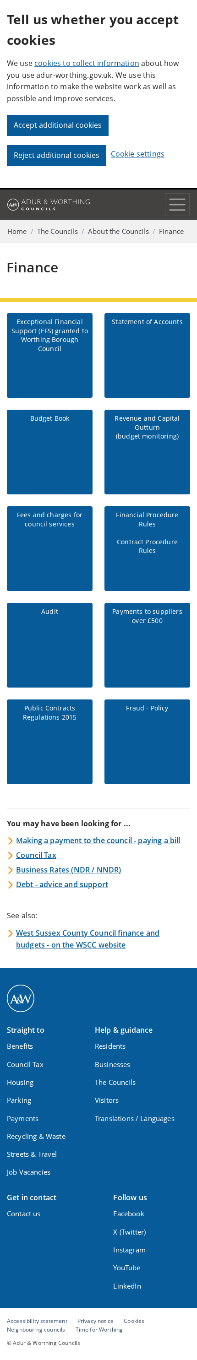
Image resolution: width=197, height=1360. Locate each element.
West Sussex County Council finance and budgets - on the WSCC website (87, 939)
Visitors (107, 1100)
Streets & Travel (32, 1154)
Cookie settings (137, 154)
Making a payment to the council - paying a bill (98, 840)
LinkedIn (127, 1285)
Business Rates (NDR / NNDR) (68, 870)
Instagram (129, 1249)
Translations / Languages (135, 1118)
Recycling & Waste (36, 1136)
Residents (110, 1046)
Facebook (128, 1213)
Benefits (20, 1046)
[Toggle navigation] (177, 204)
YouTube (126, 1267)
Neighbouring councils (36, 1329)
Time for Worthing (99, 1329)
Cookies (134, 1320)
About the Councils (118, 231)
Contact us (24, 1213)
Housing (20, 1082)
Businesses (113, 1064)
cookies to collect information (86, 63)
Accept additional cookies (58, 125)
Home (17, 231)
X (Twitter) (129, 1231)
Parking (19, 1100)
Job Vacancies (28, 1171)
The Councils (57, 231)
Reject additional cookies (56, 155)
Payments (22, 1118)
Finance (171, 231)
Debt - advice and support (62, 884)
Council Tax (36, 855)
